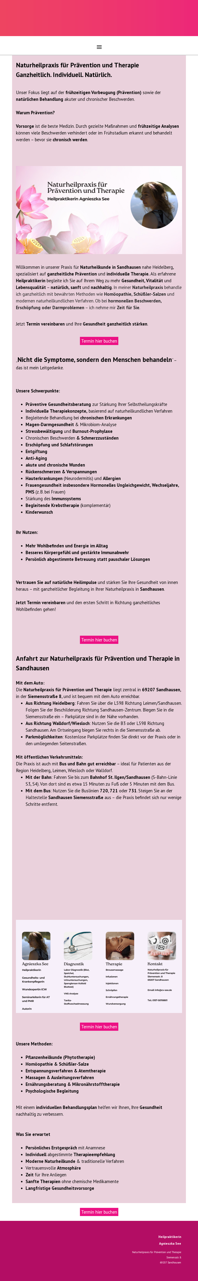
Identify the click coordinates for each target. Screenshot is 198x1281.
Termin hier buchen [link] (99, 341)
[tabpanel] (99, 108)
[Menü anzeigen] (99, 47)
